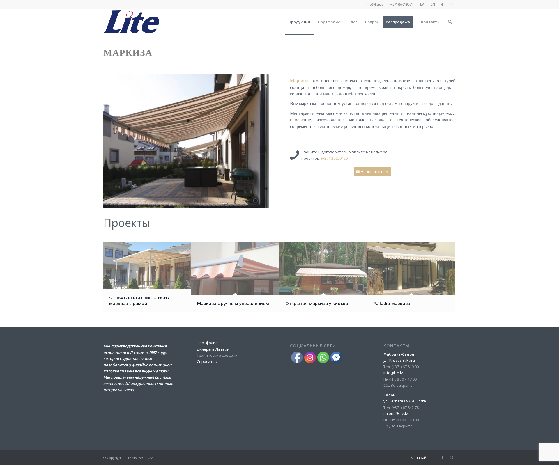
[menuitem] (401, 4)
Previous (116, 141)
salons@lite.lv (395, 413)
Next (256, 141)
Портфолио (207, 342)
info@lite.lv (374, 4)
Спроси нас (207, 361)
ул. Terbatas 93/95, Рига (404, 401)
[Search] (450, 22)
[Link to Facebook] (442, 4)
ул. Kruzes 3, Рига (399, 360)
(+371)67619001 (401, 4)
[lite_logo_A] (131, 22)
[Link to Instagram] (451, 4)
